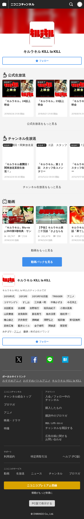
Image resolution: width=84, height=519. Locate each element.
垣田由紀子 (49, 308)
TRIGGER (57, 296)
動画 (6, 473)
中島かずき (57, 302)
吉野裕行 (34, 308)
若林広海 (8, 325)
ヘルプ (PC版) (71, 456)
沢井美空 (22, 319)
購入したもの (53, 407)
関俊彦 (51, 325)
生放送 (20, 473)
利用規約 (9, 456)
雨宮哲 (63, 325)
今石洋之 (72, 302)
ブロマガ (9, 404)
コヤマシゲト (11, 302)
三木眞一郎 (40, 302)
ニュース (36, 473)
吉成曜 (21, 308)
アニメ (70, 296)
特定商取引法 (39, 456)
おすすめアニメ (11, 380)
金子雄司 (39, 325)
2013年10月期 (40, 296)
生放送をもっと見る (42, 123)
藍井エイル (24, 325)
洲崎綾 (35, 319)
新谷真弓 (36, 313)
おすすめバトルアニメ (36, 380)
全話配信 (8, 308)
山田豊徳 (8, 313)
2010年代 (9, 296)
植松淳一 (65, 313)
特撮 (6, 428)
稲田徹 (61, 319)
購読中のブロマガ (56, 415)
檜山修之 (8, 319)
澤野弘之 (48, 319)
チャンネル (56, 473)
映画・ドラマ (12, 420)
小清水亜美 (66, 308)
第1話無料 (75, 319)
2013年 (23, 296)
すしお (26, 302)
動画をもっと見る (42, 250)
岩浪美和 (22, 313)
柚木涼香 (50, 313)
